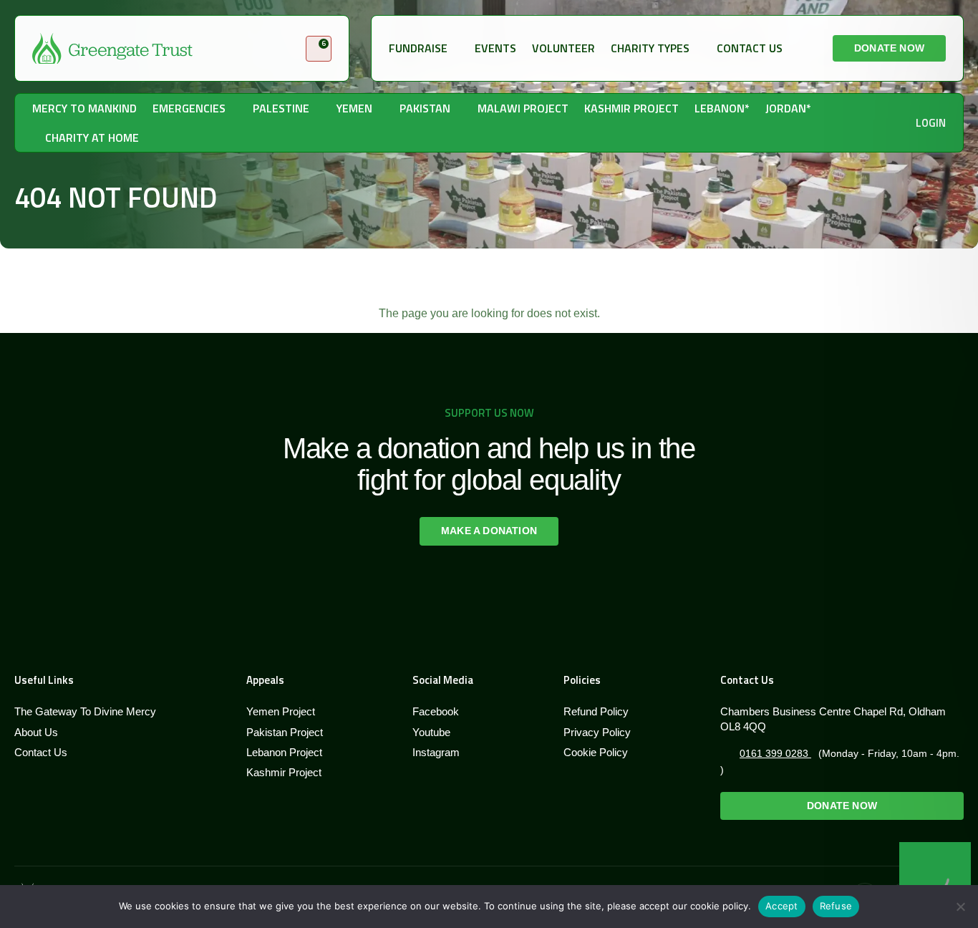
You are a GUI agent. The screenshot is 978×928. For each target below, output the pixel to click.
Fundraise (418, 48)
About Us (36, 732)
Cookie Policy (595, 752)
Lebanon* (722, 108)
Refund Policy (596, 711)
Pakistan (425, 108)
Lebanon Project (284, 752)
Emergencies (189, 108)
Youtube (431, 732)
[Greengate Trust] (112, 48)
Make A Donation (489, 530)
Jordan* (788, 108)
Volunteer (563, 48)
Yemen (354, 108)
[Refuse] (960, 906)
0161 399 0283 (775, 753)
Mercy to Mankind (84, 108)
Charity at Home (92, 137)
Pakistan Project (284, 732)
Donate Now (889, 48)
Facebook (435, 711)
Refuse (836, 906)
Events (495, 48)
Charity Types (650, 48)
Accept (781, 906)
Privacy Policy (597, 732)
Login (931, 123)
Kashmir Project (631, 108)
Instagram (436, 752)
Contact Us (750, 48)
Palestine (281, 108)
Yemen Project (280, 711)
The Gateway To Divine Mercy (85, 711)
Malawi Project (523, 108)
